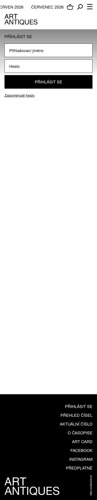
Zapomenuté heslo (20, 95)
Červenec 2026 (47, 7)
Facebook (81, 450)
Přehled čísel (76, 415)
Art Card (82, 441)
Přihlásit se (48, 82)
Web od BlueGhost (90, 485)
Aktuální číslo (76, 424)
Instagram (80, 459)
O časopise (80, 432)
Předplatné (79, 468)
